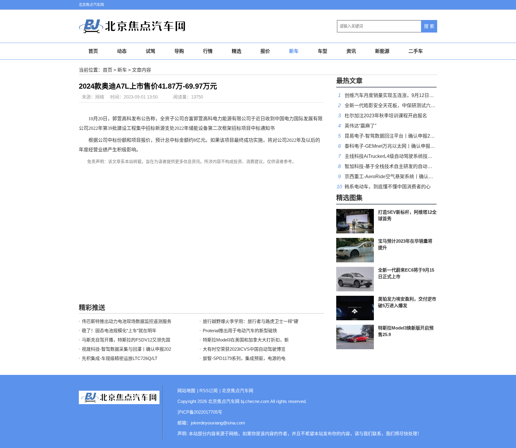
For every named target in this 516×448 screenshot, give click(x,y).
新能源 (382, 51)
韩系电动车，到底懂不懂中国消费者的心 (388, 186)
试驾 (150, 51)
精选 (236, 51)
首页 (93, 51)
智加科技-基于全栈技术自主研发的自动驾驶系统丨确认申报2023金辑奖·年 (423, 166)
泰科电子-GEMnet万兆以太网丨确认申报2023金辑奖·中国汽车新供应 (417, 146)
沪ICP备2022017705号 (199, 412)
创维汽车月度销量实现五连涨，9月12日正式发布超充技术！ (408, 95)
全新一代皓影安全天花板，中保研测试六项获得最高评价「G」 (411, 105)
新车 (294, 51)
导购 (179, 51)
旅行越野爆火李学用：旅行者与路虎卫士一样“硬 (250, 321)
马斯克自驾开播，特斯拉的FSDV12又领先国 (126, 339)
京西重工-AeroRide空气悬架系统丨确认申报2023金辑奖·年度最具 (414, 176)
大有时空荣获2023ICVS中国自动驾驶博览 (244, 349)
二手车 (415, 51)
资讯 (351, 51)
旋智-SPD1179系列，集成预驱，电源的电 (244, 358)
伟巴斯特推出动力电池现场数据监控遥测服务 (126, 321)
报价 (265, 51)
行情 (208, 51)
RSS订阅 (208, 390)
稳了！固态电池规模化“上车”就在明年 (119, 330)
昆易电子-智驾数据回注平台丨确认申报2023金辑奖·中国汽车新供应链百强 (423, 135)
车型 (322, 51)
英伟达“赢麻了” (360, 125)
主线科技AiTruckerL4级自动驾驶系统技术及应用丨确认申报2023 (413, 156)
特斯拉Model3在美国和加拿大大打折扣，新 (246, 339)
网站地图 (186, 390)
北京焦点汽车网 (91, 5)
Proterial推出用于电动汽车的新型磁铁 (240, 330)
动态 (122, 51)
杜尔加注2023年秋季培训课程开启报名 (386, 115)
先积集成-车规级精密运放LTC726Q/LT (119, 358)
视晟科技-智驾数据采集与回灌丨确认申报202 (126, 349)
